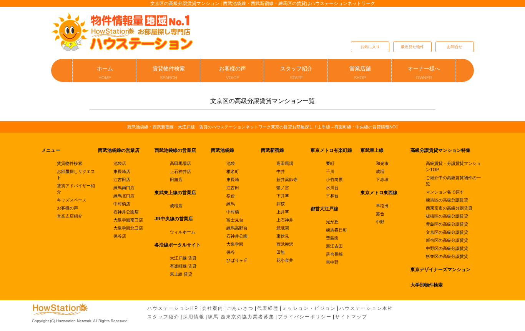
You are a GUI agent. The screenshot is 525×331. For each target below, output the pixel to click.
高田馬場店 (180, 163)
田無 (280, 252)
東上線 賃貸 (181, 274)
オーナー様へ (424, 72)
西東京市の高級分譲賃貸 (449, 208)
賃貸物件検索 (169, 72)
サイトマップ (351, 316)
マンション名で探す (445, 192)
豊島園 (332, 238)
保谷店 (119, 236)
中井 (280, 171)
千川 (330, 171)
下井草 (282, 195)
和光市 (382, 163)
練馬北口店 (124, 195)
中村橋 (232, 212)
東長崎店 (121, 171)
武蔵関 (282, 228)
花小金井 (284, 260)
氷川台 (332, 187)
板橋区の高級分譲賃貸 (447, 216)
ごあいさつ (240, 308)
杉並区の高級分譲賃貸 (447, 256)
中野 (380, 222)
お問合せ (454, 47)
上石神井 (284, 220)
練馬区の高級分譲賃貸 (447, 200)
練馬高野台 (237, 228)
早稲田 (382, 205)
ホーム (105, 72)
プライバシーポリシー (305, 316)
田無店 (176, 179)
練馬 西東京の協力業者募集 (241, 316)
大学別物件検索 (426, 285)
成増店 (176, 205)
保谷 (230, 252)
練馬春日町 (336, 230)
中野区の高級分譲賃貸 (447, 248)
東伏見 (282, 236)
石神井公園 (237, 236)
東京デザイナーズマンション (440, 269)
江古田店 (121, 179)
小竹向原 (334, 179)
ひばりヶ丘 (237, 260)
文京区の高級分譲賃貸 (447, 232)
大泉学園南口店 (128, 220)
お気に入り (370, 47)
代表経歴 (268, 308)
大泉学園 (234, 244)
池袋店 (119, 163)
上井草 (282, 212)
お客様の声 (232, 72)
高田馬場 (284, 163)
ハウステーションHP (172, 308)
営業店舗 (360, 72)
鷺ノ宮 (282, 187)
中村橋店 (121, 203)
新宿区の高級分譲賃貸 (447, 240)
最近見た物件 (412, 47)
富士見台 (234, 220)
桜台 (230, 195)
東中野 (332, 262)
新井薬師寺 (286, 179)
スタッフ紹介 (296, 72)
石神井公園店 (126, 212)
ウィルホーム (182, 232)
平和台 (332, 195)
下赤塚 (382, 179)
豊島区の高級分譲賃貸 (447, 224)
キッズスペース (71, 200)
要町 (330, 163)
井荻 (280, 203)
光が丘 (332, 222)
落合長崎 (334, 254)
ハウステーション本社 (366, 308)
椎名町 (232, 171)
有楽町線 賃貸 (183, 266)
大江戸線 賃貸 (183, 258)
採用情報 (193, 316)
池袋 (230, 163)
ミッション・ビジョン (309, 308)
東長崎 (232, 179)
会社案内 (212, 308)
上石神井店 (180, 171)
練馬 (230, 203)
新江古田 (334, 246)
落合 (380, 213)
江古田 (232, 187)
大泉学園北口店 (128, 228)
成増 (380, 171)
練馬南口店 (124, 187)
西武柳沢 (284, 244)
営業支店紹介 (69, 216)
